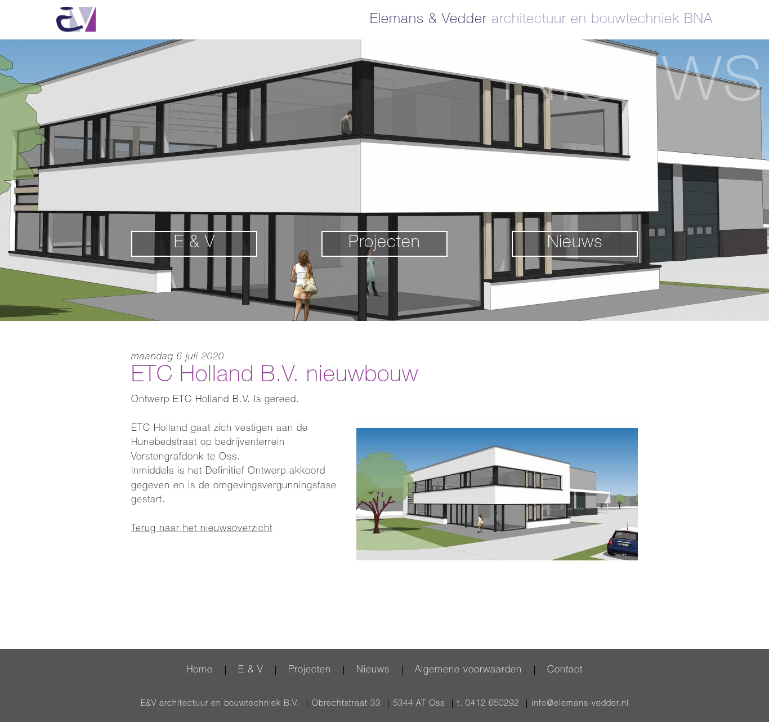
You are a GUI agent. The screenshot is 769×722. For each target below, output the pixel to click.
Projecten (384, 243)
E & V (194, 243)
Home (199, 670)
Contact (565, 670)
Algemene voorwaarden (468, 670)
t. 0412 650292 (488, 703)
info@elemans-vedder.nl (580, 703)
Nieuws (574, 243)
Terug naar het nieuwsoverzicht (201, 529)
